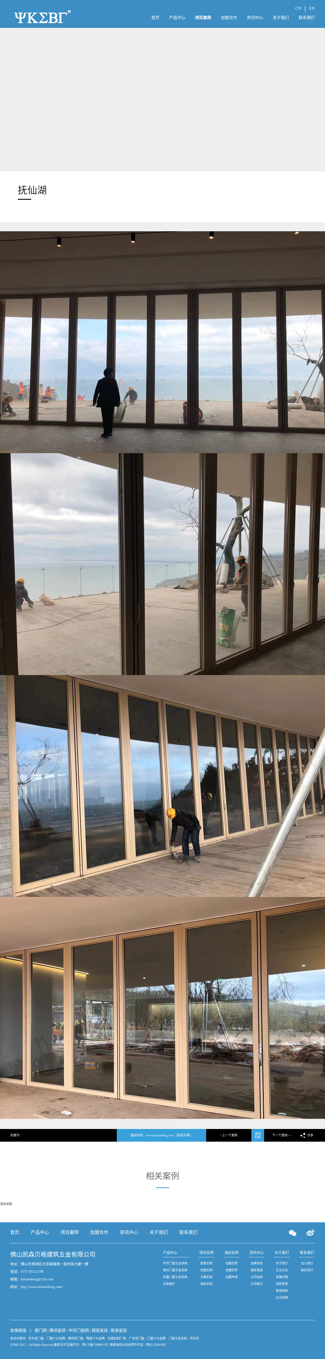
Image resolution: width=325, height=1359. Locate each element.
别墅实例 (206, 1270)
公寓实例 (206, 1277)
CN (298, 8)
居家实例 (206, 1263)
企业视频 (282, 1297)
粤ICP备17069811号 (95, 1345)
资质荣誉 (282, 1283)
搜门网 (41, 1330)
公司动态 (257, 1277)
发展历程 (282, 1277)
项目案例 (69, 1232)
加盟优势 (231, 1263)
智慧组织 (282, 1290)
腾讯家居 (58, 1330)
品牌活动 (257, 1263)
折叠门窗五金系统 (175, 1277)
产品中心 (40, 1232)
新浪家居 (119, 1330)
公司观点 (257, 1283)
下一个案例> (280, 1135)
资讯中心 (129, 1232)
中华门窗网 (79, 1330)
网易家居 (100, 1330)
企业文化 (282, 1270)
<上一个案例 (228, 1135)
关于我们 (159, 1232)
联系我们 (188, 1232)
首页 (14, 1232)
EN (312, 8)
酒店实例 (206, 1283)
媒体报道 (257, 1270)
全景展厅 (169, 1283)
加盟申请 (231, 1277)
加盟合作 (99, 1232)
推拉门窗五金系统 (175, 1270)
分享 (310, 1135)
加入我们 (307, 1263)
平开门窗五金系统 (175, 1263)
